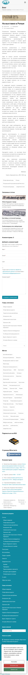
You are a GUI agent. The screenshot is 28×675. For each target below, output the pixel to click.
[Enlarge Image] (14, 17)
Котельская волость (8, 376)
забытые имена (18, 422)
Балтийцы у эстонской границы (11, 218)
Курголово (21, 382)
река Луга (5, 425)
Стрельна (20, 413)
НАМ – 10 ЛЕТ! (17, 474)
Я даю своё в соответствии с (13, 271)
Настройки (14, 661)
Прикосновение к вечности (10, 569)
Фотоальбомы (6, 552)
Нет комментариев (9, 28)
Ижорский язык (7, 370)
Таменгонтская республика (10, 313)
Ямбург (22, 419)
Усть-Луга (5, 416)
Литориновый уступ (14, 385)
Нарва (20, 388)
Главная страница (6, 9)
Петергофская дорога (9, 310)
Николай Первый (7, 397)
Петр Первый (19, 404)
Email (4, 255)
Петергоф (5, 401)
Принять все (14, 669)
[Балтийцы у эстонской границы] (14, 212)
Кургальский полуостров (10, 382)
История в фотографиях (9, 571)
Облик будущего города (9, 202)
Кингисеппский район (9, 373)
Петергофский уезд (8, 180)
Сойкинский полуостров (9, 319)
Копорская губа (7, 316)
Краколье (18, 376)
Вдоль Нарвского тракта (10, 337)
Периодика (15, 26)
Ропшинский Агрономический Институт (13, 183)
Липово (5, 385)
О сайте (4, 577)
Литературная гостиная (9, 574)
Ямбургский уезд (7, 422)
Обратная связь (6, 580)
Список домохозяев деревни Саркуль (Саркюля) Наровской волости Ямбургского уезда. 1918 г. (12, 491)
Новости (4, 558)
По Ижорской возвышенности (11, 334)
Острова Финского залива (10, 340)
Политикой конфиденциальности (11, 273)
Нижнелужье (19, 394)
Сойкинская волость (8, 410)
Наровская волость (8, 394)
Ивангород (6, 363)
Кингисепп (21, 370)
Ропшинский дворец (8, 186)
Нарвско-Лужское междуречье (11, 330)
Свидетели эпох (6, 561)
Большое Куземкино (8, 357)
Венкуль (18, 357)
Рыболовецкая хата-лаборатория (12, 226)
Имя (3, 249)
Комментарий (6, 277)
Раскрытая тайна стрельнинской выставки (13, 484)
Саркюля (12, 407)
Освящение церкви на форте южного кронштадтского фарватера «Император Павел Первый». (9, 503)
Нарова (16, 391)
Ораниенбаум (18, 397)
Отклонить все (14, 665)
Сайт (3, 261)
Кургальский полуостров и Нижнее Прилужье (12, 326)
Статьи (4, 517)
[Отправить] (24, 345)
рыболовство (14, 425)
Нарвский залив (7, 391)
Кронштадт (6, 379)
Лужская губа (6, 322)
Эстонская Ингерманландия (10, 419)
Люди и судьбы (6, 555)
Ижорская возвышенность (10, 367)
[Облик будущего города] (14, 197)
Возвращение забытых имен (10, 360)
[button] (25, 2)
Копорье (19, 373)
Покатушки (5, 549)
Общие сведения (7, 306)
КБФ (15, 370)
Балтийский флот (7, 354)
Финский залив (14, 416)
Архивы (5, 564)
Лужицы (5, 388)
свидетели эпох (20, 186)
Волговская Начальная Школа (21, 502)
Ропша (17, 180)
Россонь (5, 407)
